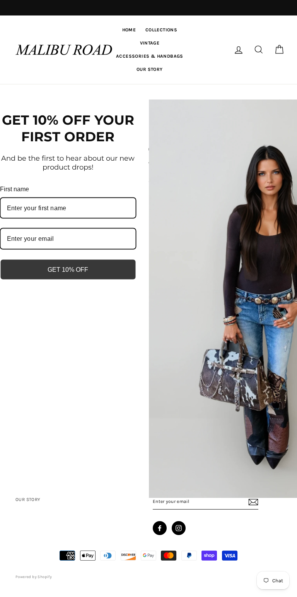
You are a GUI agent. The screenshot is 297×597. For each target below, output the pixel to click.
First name (14, 189)
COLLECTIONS (161, 30)
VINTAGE (150, 43)
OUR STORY (150, 69)
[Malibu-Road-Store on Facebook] (160, 528)
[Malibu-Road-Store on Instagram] (179, 528)
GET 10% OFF (68, 269)
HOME (129, 30)
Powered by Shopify (33, 577)
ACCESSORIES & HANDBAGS (149, 56)
